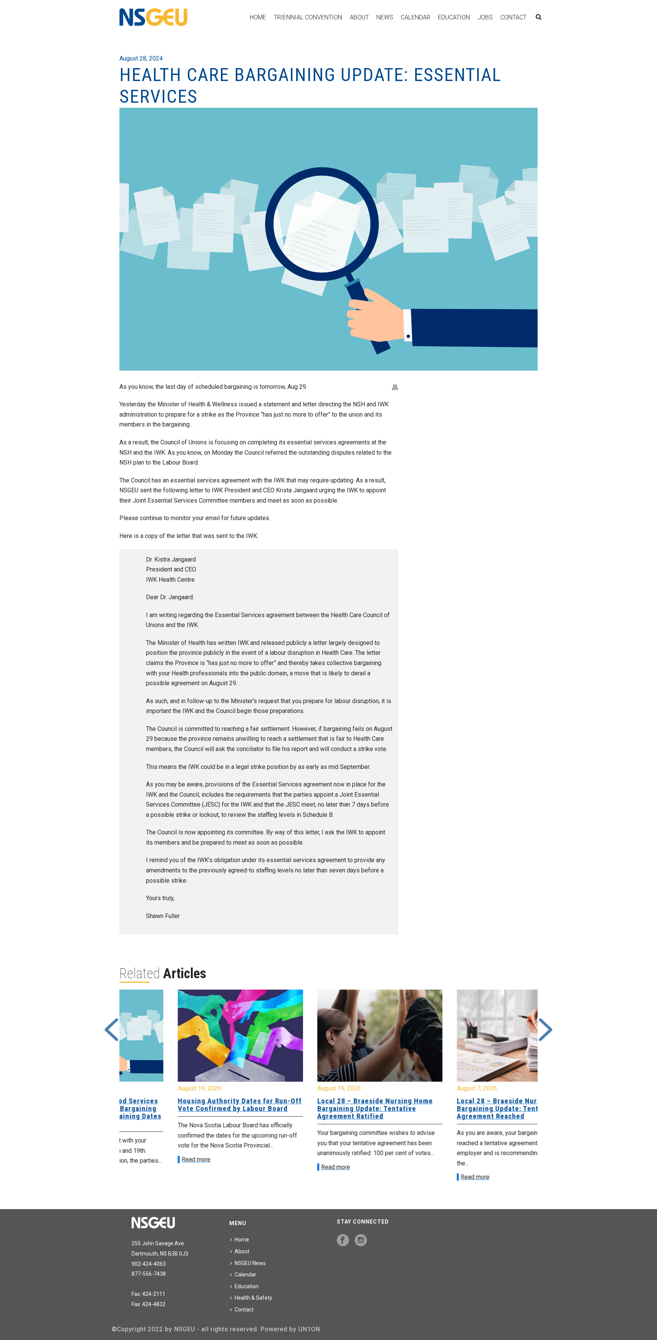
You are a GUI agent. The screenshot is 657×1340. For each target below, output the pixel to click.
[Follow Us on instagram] (361, 1240)
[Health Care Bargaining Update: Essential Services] (328, 239)
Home (258, 17)
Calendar (415, 17)
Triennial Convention (308, 17)
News (384, 17)
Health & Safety (253, 1298)
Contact (513, 17)
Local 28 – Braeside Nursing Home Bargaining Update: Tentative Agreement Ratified (324, 1108)
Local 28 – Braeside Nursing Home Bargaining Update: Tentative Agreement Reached (463, 1108)
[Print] (395, 387)
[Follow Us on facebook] (343, 1240)
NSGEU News (250, 1263)
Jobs (485, 17)
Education (454, 17)
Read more (144, 1159)
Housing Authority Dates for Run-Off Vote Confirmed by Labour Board (189, 1105)
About (359, 17)
